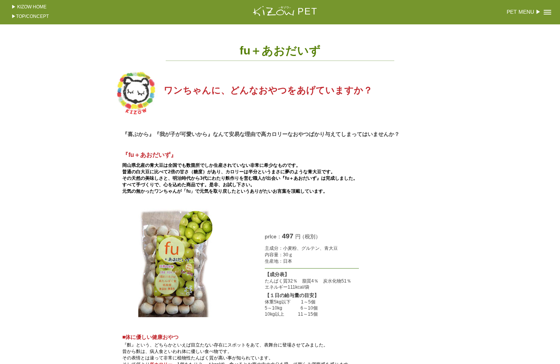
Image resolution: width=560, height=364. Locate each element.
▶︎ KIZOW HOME (28, 7)
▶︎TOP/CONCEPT (30, 16)
